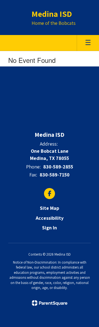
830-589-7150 (55, 174)
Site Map (49, 208)
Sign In (49, 227)
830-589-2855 (58, 167)
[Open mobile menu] (88, 43)
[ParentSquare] (50, 303)
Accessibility (50, 218)
